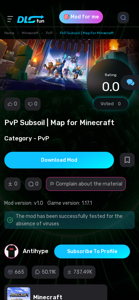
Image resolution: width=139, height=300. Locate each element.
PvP (49, 33)
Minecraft (30, 33)
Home (9, 33)
